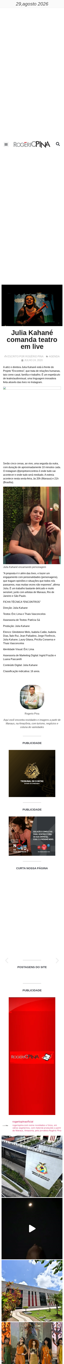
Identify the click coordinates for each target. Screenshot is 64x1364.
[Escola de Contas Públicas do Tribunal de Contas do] (32, 1166)
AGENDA (54, 356)
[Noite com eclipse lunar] (32, 1228)
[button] (6, 144)
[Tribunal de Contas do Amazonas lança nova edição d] (32, 1290)
